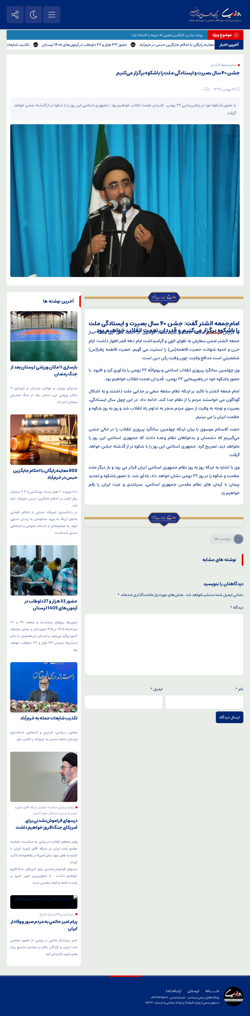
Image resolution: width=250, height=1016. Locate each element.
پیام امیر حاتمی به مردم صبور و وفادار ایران (43, 925)
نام (239, 689)
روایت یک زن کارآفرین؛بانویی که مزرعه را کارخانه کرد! (167, 35)
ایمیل (156, 689)
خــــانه (212, 991)
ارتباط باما (173, 991)
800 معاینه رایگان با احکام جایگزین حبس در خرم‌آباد (202, 44)
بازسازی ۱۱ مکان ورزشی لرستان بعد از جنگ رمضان (43, 371)
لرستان (193, 991)
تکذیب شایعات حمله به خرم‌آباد (26, 44)
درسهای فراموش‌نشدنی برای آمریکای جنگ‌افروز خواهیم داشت (46, 824)
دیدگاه (236, 607)
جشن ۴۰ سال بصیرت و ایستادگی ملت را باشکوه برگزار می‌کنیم (178, 73)
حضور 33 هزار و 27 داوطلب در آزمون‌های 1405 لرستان (106, 44)
